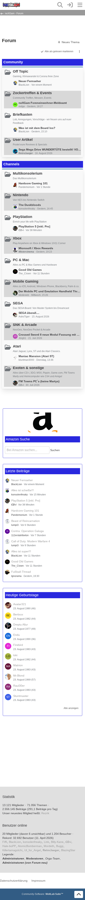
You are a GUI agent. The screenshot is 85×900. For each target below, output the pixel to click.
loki (15, 655)
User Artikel (23, 140)
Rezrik (45, 813)
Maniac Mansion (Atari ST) (36, 356)
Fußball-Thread (21, 571)
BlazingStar (68, 850)
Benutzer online (14, 825)
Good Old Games (30, 269)
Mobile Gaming (25, 281)
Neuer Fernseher (30, 81)
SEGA (18, 303)
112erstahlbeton (20, 535)
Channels (11, 164)
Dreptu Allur (20, 624)
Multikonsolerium (27, 173)
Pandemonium (19, 515)
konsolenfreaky (19, 494)
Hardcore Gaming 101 (33, 183)
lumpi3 (15, 525)
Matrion (18, 665)
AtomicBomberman (30, 846)
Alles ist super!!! (21, 551)
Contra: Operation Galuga (27, 531)
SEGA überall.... (29, 312)
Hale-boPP (9, 846)
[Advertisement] (33, 26)
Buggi (59, 846)
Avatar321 (19, 604)
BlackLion (16, 484)
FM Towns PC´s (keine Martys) (39, 381)
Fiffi (4, 841)
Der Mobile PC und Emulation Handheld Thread (50, 291)
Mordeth (49, 846)
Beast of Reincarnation (25, 520)
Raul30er (19, 685)
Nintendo (20, 195)
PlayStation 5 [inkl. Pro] (34, 226)
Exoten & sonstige (28, 368)
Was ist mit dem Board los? (37, 128)
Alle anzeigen (71, 708)
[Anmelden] (70, 5)
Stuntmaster (20, 695)
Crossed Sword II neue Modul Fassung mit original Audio (50, 334)
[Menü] (80, 5)
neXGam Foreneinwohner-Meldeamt (43, 102)
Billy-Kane (57, 841)
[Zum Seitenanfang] (78, 894)
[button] (79, 51)
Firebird (18, 644)
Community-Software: (42, 894)
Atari (17, 346)
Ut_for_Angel (32, 850)
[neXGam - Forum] (11, 5)
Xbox (17, 238)
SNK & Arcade (25, 325)
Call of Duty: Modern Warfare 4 (30, 541)
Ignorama (16, 576)
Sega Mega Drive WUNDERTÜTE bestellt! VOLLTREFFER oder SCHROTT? (50, 149)
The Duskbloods (30, 204)
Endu (16, 634)
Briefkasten (22, 114)
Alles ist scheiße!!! (22, 490)
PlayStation (22, 217)
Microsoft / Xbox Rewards (36, 248)
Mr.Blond (18, 675)
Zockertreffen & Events (32, 93)
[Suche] (60, 5)
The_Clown (17, 565)
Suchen (55, 450)
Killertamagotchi (12, 850)
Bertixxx (18, 614)
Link (46, 841)
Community (13, 62)
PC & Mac (21, 260)
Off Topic (20, 71)
